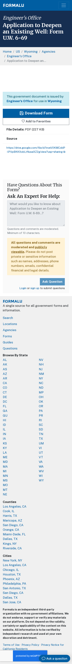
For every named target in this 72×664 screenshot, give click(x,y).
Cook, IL (8, 511)
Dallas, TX (10, 539)
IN (4, 434)
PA (41, 411)
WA (41, 466)
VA (41, 462)
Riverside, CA (12, 548)
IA (4, 438)
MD (5, 462)
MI (4, 471)
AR (5, 378)
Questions (10, 348)
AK (5, 364)
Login (22, 288)
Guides (8, 342)
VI (40, 448)
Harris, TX (10, 516)
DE (5, 397)
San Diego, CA (13, 525)
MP (41, 392)
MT (5, 490)
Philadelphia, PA (14, 583)
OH (41, 397)
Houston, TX (12, 574)
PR (41, 415)
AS (5, 369)
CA (5, 383)
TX (41, 438)
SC (41, 425)
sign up (34, 288)
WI (41, 476)
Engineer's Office (22, 18)
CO (5, 387)
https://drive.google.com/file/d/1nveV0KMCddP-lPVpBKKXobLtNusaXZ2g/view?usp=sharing (35, 149)
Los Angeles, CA (14, 506)
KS (5, 443)
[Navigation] (64, 5)
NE (5, 494)
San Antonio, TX (14, 588)
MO (5, 485)
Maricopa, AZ (12, 520)
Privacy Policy (30, 644)
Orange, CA (11, 529)
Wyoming (55, 101)
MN (5, 476)
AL (5, 360)
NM (41, 374)
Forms (7, 336)
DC (5, 401)
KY (5, 448)
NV (41, 360)
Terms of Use (11, 644)
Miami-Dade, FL (14, 534)
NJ (40, 369)
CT (5, 392)
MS (5, 480)
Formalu (13, 5)
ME (5, 457)
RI (40, 420)
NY (41, 378)
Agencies (9, 330)
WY (41, 480)
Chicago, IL (11, 570)
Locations (10, 324)
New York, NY (12, 560)
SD (41, 429)
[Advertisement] (36, 78)
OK (41, 401)
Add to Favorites (38, 121)
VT (41, 457)
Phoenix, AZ (11, 579)
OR (41, 406)
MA (5, 466)
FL (4, 406)
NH (41, 364)
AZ (5, 374)
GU (5, 415)
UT (41, 452)
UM (41, 443)
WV (41, 471)
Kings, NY (10, 543)
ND (41, 387)
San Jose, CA (12, 602)
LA (5, 452)
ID (4, 425)
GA (5, 411)
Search (8, 318)
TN (41, 434)
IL (4, 429)
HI (4, 420)
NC (41, 383)
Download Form (38, 113)
